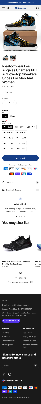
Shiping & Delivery (29, 337)
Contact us (6, 337)
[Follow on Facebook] (3, 374)
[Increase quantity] (14, 102)
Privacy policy (7, 345)
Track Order (27, 333)
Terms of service (8, 341)
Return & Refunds (29, 341)
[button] (7, 92)
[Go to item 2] (13, 58)
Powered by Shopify (23, 397)
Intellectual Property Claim (30, 346)
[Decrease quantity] (5, 102)
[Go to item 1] (5, 58)
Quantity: (5, 98)
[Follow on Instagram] (9, 374)
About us (5, 333)
